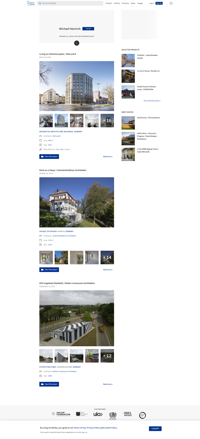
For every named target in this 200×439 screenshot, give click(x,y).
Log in (151, 3)
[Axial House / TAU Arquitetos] (128, 123)
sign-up (84, 432)
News (133, 3)
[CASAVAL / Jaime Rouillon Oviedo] (128, 60)
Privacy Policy (93, 427)
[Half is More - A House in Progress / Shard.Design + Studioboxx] (128, 138)
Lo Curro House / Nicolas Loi (148, 71)
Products (125, 3)
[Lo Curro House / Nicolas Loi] (128, 76)
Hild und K (57, 136)
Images (140, 3)
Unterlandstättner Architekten (64, 236)
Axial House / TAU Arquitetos (148, 117)
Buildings (68, 131)
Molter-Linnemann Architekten (65, 371)
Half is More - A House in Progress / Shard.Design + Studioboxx (147, 136)
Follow (88, 29)
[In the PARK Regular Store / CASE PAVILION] (128, 154)
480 (49, 140)
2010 (50, 244)
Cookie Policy (110, 427)
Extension (52, 231)
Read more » (108, 156)
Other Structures (47, 367)
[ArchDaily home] (31, 3)
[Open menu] (171, 3)
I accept (155, 428)
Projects (109, 3)
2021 (50, 145)
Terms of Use (80, 427)
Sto (57, 149)
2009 (50, 376)
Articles (117, 3)
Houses (42, 231)
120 (49, 240)
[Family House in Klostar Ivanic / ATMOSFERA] (128, 92)
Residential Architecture (51, 131)
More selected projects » (152, 101)
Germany (78, 131)
